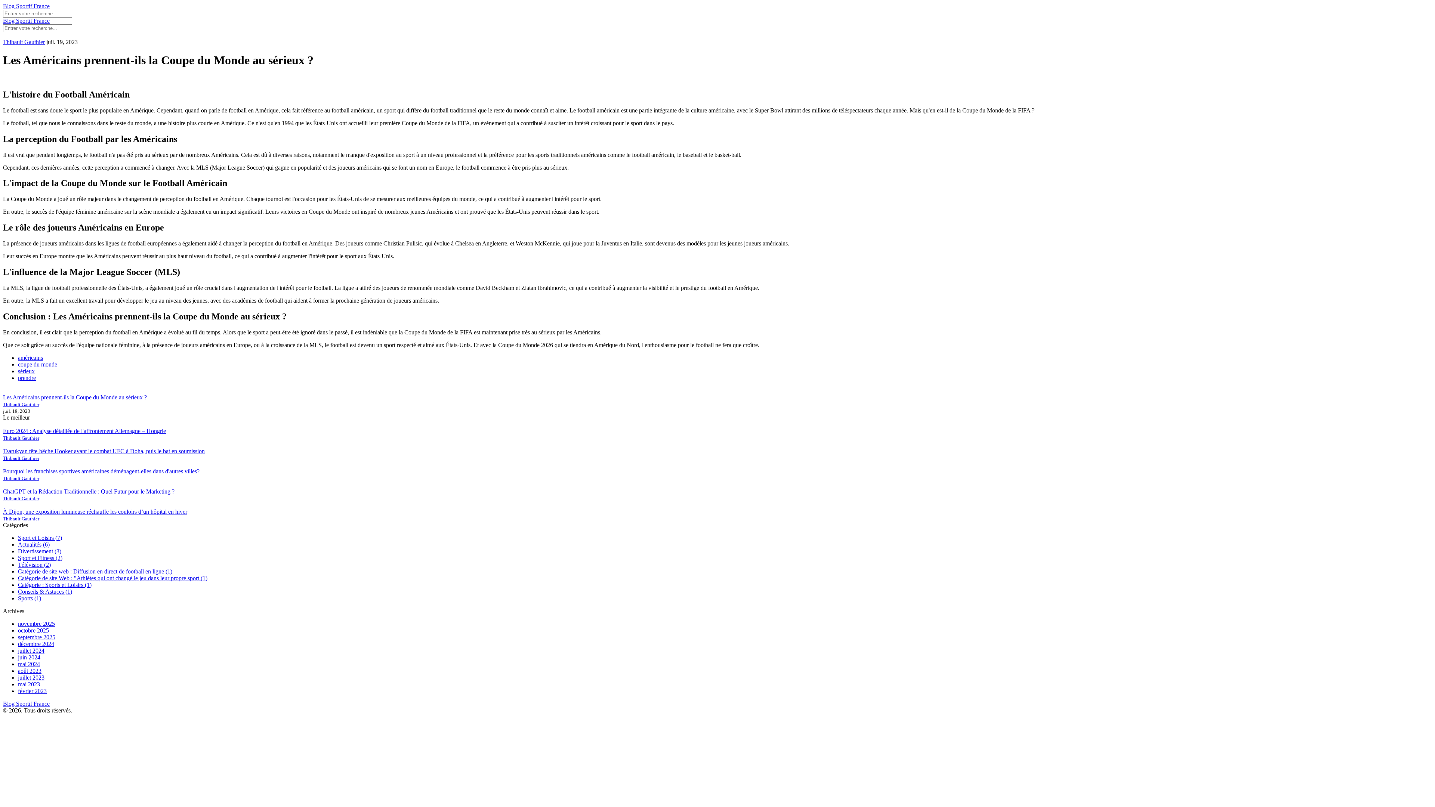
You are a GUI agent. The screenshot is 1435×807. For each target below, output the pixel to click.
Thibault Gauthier (24, 42)
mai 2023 (29, 684)
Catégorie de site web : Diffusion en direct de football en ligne (95, 571)
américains (30, 358)
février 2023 (32, 691)
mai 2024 (29, 664)
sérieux (26, 371)
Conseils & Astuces (45, 591)
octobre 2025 (33, 630)
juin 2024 (29, 657)
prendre (27, 378)
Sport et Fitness (40, 558)
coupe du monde (37, 364)
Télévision (34, 565)
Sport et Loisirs (40, 538)
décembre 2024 (36, 644)
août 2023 (29, 671)
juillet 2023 (31, 677)
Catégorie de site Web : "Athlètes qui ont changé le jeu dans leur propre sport (112, 578)
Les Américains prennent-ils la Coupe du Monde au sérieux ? (75, 397)
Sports (29, 598)
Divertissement (39, 551)
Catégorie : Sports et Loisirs (55, 585)
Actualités (34, 544)
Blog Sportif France (26, 6)
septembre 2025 (36, 637)
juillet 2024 (31, 650)
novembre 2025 (36, 624)
